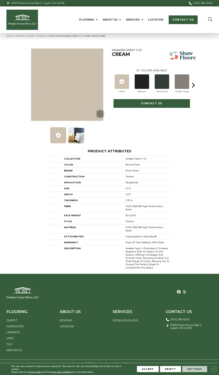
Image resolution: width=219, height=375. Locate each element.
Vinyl (10, 338)
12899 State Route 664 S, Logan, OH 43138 (37, 3)
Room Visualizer (125, 320)
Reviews (66, 320)
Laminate (13, 332)
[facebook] (179, 292)
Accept (148, 369)
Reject (170, 369)
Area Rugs (14, 350)
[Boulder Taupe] (182, 82)
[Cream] (122, 82)
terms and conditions (61, 372)
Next (105, 133)
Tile (9, 344)
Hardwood (15, 326)
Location (67, 326)
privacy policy (35, 372)
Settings (194, 369)
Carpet (30, 36)
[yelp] (184, 292)
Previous (29, 133)
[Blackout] (142, 82)
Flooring (20, 36)
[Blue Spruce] (162, 82)
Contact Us (151, 103)
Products (41, 36)
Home (9, 36)
